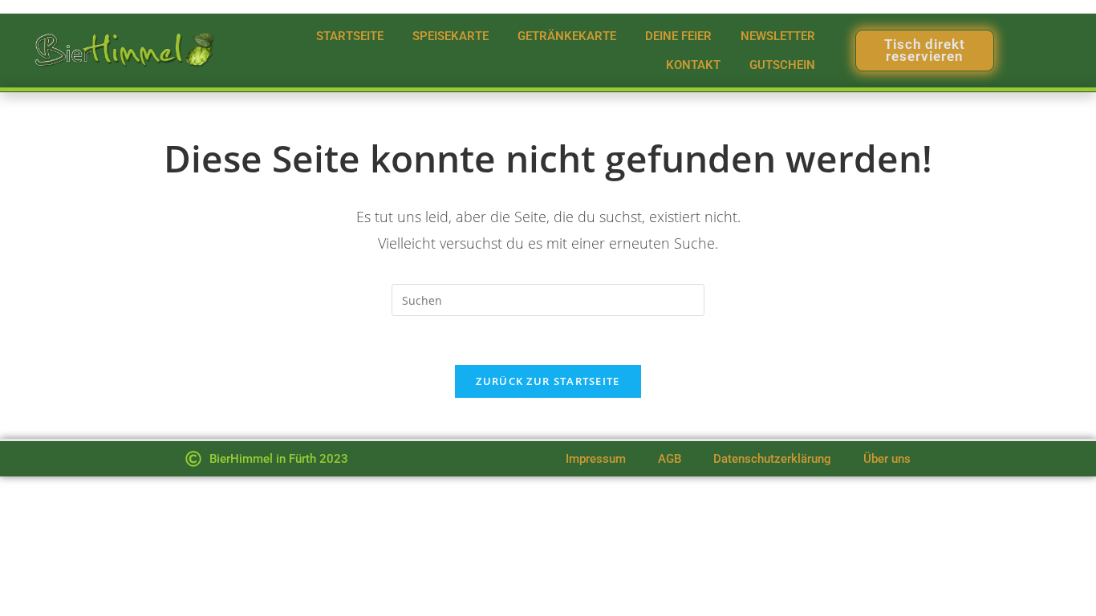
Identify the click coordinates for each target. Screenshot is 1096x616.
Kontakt (693, 65)
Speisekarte (450, 36)
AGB (669, 459)
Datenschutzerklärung (772, 459)
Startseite (350, 36)
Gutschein (782, 65)
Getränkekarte (567, 36)
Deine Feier (678, 36)
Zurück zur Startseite (547, 381)
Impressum (596, 459)
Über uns (887, 459)
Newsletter (778, 36)
